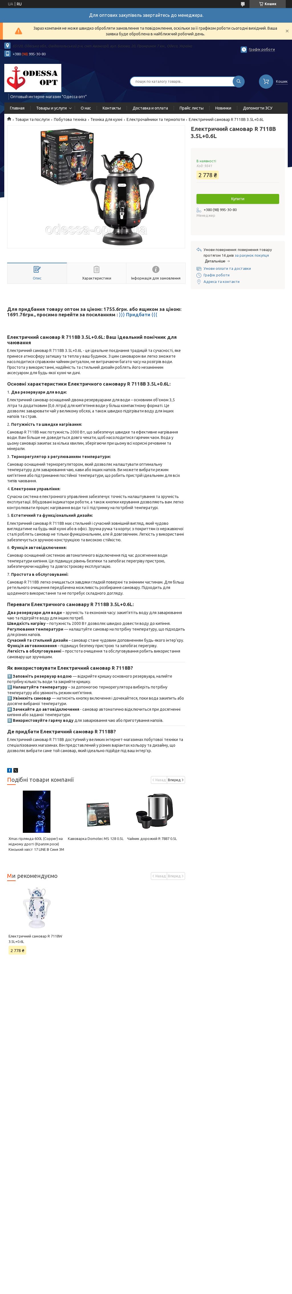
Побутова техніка (70, 119)
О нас (86, 108)
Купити (237, 199)
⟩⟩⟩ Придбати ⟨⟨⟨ (138, 314)
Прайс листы (192, 108)
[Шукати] (239, 82)
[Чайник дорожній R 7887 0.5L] (155, 811)
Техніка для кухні (106, 119)
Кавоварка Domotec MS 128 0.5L (95, 839)
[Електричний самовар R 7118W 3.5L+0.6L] (37, 907)
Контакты (112, 108)
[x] (15, 771)
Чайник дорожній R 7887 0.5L (152, 839)
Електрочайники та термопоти (156, 119)
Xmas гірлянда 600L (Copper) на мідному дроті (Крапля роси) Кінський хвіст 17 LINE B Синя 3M (36, 844)
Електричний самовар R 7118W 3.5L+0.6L (35, 938)
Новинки (223, 108)
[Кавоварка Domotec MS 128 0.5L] (96, 811)
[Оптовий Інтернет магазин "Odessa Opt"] (32, 78)
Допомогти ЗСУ (257, 108)
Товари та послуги (32, 119)
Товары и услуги (51, 108)
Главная (17, 108)
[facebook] (9, 771)
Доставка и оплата (150, 108)
